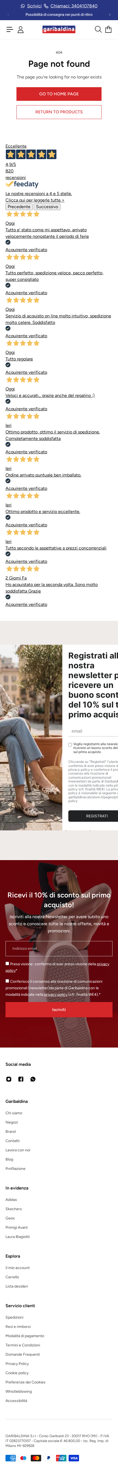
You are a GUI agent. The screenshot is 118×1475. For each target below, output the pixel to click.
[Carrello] (108, 29)
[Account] (20, 29)
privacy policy (56, 994)
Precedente (19, 206)
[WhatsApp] (33, 1079)
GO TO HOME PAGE (59, 93)
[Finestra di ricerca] (98, 29)
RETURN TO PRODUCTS (59, 111)
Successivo (47, 206)
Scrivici (34, 5)
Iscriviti (59, 1009)
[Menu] (9, 29)
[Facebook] (21, 1079)
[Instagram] (9, 1079)
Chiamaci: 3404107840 (73, 5)
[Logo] (59, 29)
